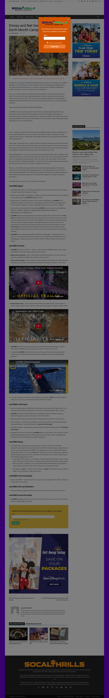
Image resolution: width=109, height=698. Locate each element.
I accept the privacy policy (55, 43)
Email (45, 35)
